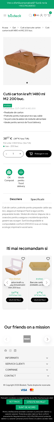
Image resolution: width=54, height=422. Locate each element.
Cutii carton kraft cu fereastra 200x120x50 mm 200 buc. (14, 285)
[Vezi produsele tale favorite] (45, 15)
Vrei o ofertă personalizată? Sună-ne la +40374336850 (27, 4)
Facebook (5, 351)
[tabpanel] (27, 61)
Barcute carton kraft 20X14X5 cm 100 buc (39, 283)
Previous (7, 282)
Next (46, 282)
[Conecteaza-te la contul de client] (41, 15)
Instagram (10, 351)
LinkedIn (15, 351)
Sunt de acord (27, 407)
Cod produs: (9, 108)
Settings (14, 401)
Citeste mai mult (36, 402)
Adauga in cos (41, 153)
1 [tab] (27, 83)
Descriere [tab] (16, 199)
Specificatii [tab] (37, 199)
